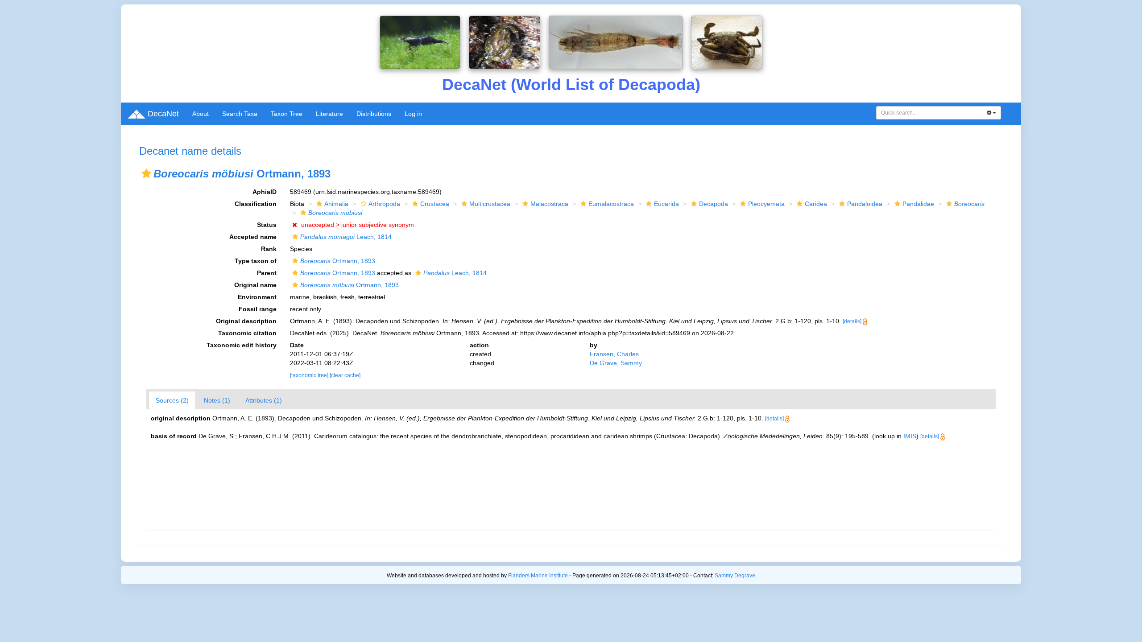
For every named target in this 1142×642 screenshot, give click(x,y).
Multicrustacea (489, 203)
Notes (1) (217, 400)
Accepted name (253, 236)
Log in (413, 113)
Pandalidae (918, 203)
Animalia (336, 203)
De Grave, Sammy (616, 362)
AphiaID (264, 191)
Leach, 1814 (346, 236)
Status (267, 224)
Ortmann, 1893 (337, 260)
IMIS (909, 436)
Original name (255, 284)
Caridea (816, 203)
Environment (257, 296)
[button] (146, 173)
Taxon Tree (286, 113)
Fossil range (258, 309)
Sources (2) (172, 400)
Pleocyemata (766, 203)
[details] (852, 321)
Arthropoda (384, 203)
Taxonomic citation (247, 333)
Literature (329, 113)
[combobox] (929, 112)
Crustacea (434, 203)
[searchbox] (929, 113)
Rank (269, 248)
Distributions (373, 113)
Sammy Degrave (735, 575)
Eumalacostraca (611, 203)
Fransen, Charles (614, 354)
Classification (256, 203)
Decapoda (713, 203)
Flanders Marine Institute (538, 575)
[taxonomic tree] (310, 375)
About (200, 113)
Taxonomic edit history (242, 345)
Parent (267, 272)
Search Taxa (239, 113)
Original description (246, 321)
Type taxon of (256, 260)
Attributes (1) (263, 400)
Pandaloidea (864, 203)
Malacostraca (549, 203)
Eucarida (666, 203)
